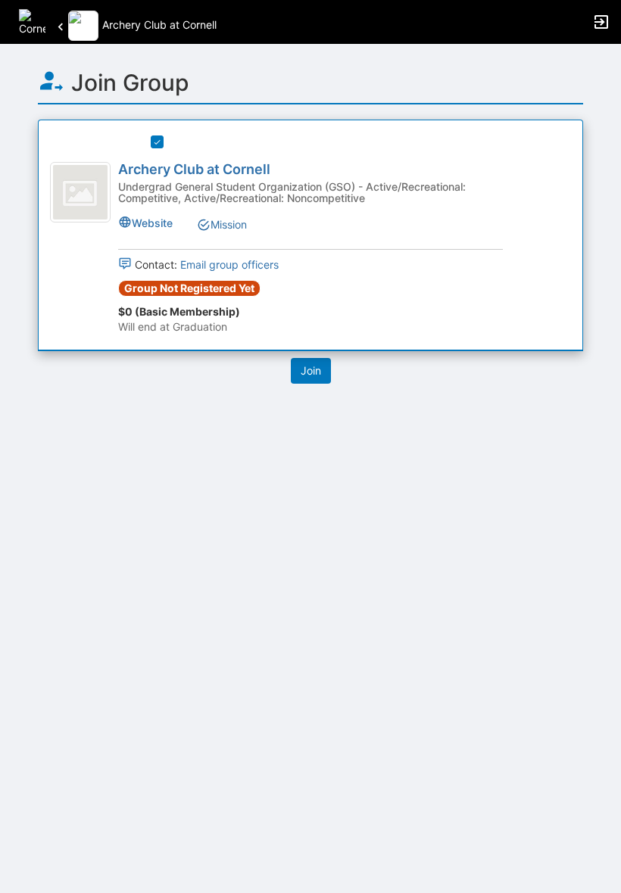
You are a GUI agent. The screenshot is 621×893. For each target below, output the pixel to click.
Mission (229, 224)
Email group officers (229, 264)
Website (152, 222)
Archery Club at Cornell (194, 169)
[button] (32, 20)
